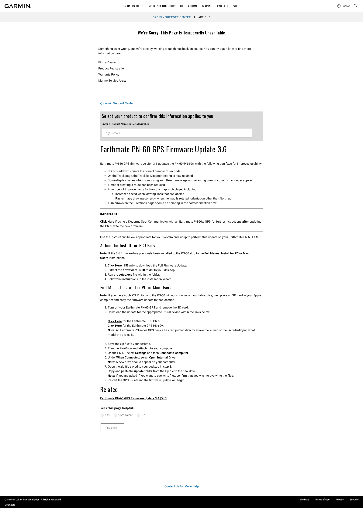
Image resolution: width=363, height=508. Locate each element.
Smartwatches (133, 6)
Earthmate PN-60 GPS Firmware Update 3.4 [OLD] (133, 398)
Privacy (340, 499)
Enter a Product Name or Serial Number (125, 123)
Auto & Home (188, 6)
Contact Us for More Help (181, 486)
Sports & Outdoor (161, 6)
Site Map (304, 499)
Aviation (222, 6)
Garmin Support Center (172, 17)
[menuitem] (344, 6)
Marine (207, 6)
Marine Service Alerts (112, 80)
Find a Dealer (107, 62)
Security (354, 499)
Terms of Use (322, 499)
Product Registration (112, 68)
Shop (236, 6)
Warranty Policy (108, 74)
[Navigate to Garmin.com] (18, 6)
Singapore (10, 504)
